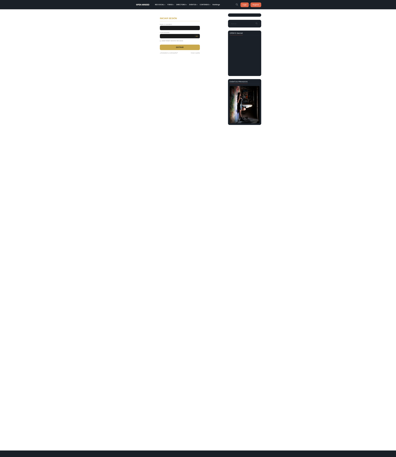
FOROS (170, 5)
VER (197, 36)
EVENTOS (192, 5)
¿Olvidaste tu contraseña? (169, 53)
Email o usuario (166, 24)
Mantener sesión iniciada (172, 41)
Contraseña (165, 32)
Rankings (216, 5)
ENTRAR (180, 47)
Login (245, 5)
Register (256, 5)
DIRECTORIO (181, 5)
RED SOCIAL (159, 5)
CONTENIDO (204, 5)
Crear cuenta (195, 53)
